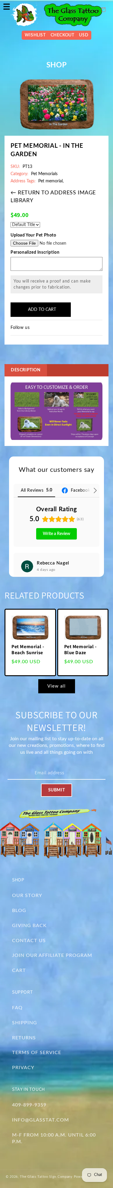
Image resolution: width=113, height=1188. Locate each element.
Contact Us (29, 940)
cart (19, 970)
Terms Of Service (36, 1052)
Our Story (27, 895)
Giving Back (29, 925)
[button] (6, 6)
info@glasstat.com (40, 1120)
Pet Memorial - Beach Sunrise (27, 650)
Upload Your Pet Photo (33, 235)
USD (83, 35)
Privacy (23, 1067)
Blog (19, 910)
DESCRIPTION (26, 370)
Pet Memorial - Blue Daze (80, 650)
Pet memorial (50, 181)
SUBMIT (56, 790)
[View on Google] (27, 566)
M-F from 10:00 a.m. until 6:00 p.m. (54, 1138)
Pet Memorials (44, 174)
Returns (24, 1037)
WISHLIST (35, 35)
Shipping (24, 1022)
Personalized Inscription (35, 252)
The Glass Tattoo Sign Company (46, 1176)
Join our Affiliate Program (52, 955)
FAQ (17, 1007)
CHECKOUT (62, 35)
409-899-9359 (29, 1105)
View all (56, 686)
